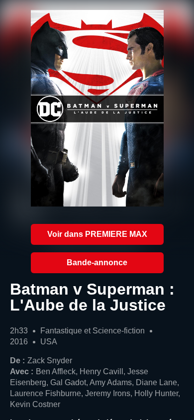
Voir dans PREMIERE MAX (97, 234)
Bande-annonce (97, 262)
